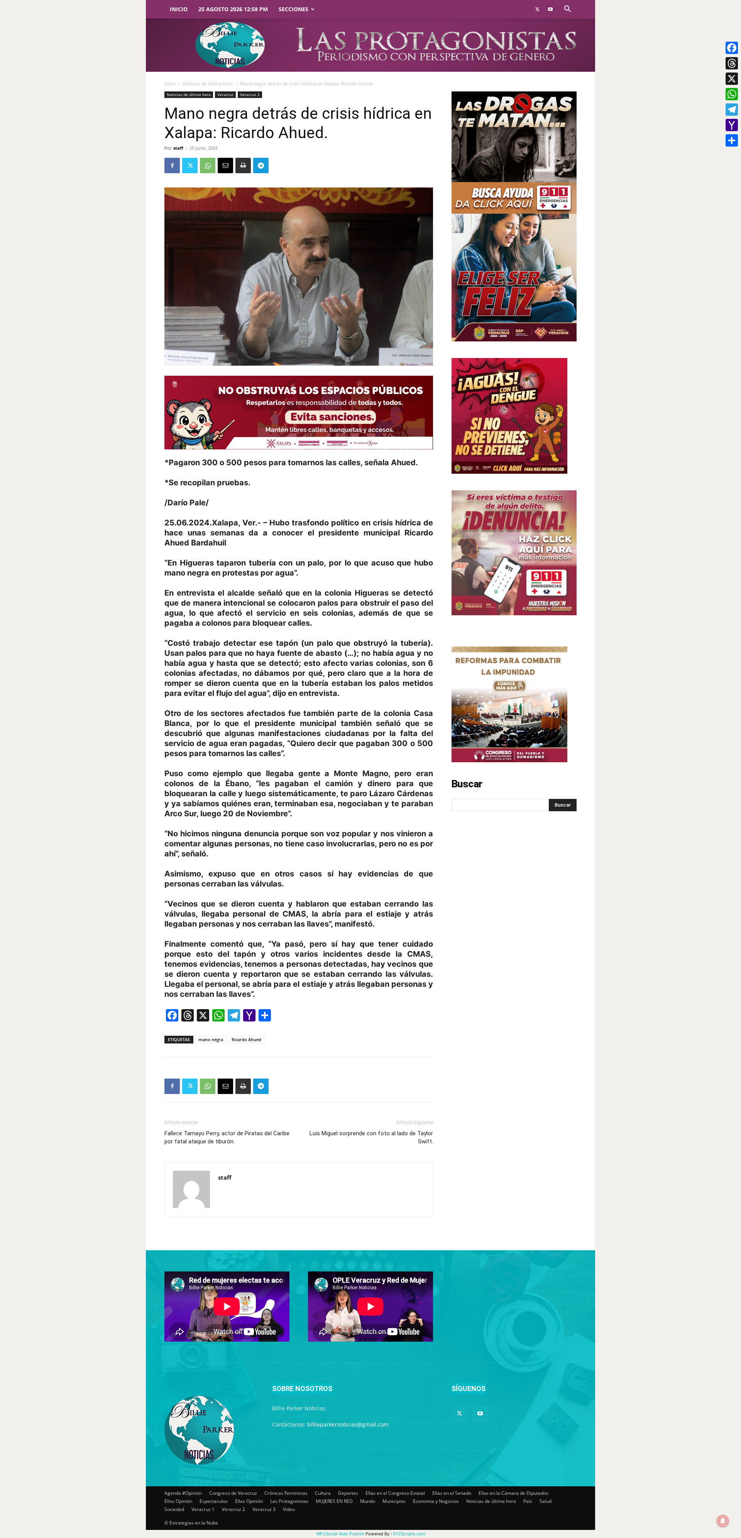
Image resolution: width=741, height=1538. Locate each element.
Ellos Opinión (178, 1501)
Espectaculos (214, 1501)
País (527, 1501)
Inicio (179, 9)
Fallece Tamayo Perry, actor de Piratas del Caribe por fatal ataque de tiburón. (226, 1137)
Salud (546, 1501)
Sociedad (174, 1509)
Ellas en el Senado (451, 1493)
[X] (731, 78)
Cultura (323, 1493)
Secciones (293, 9)
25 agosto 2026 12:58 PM (233, 9)
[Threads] (731, 63)
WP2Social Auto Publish (340, 1533)
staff (178, 148)
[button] (567, 10)
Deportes (348, 1493)
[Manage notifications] (723, 1521)
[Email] (225, 165)
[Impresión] (243, 165)
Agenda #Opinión (183, 1493)
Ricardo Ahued (246, 1039)
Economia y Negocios (436, 1501)
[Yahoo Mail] (731, 125)
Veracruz (225, 94)
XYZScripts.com (409, 1533)
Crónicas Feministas (286, 1493)
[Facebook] (172, 165)
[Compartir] (731, 140)
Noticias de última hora (208, 83)
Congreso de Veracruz (233, 1493)
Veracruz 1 (203, 1509)
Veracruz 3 (264, 1509)
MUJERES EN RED (334, 1501)
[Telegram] (261, 165)
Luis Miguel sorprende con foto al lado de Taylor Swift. (371, 1137)
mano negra (210, 1039)
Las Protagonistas (289, 1501)
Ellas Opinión (249, 1501)
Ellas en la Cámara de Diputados (513, 1493)
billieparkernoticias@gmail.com (348, 1424)
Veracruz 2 (250, 94)
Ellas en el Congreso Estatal (395, 1493)
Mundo (367, 1501)
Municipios (394, 1501)
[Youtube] (550, 9)
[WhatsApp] (207, 165)
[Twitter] (537, 9)
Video (289, 1509)
